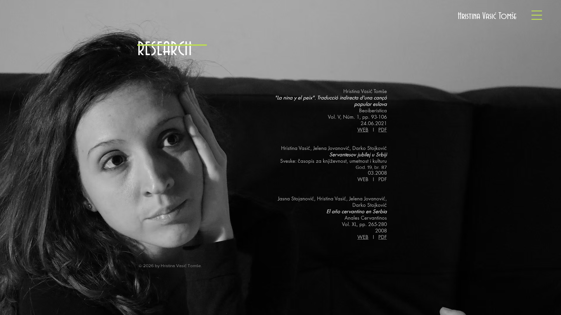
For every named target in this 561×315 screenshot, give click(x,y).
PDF (382, 130)
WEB (362, 130)
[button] (536, 15)
